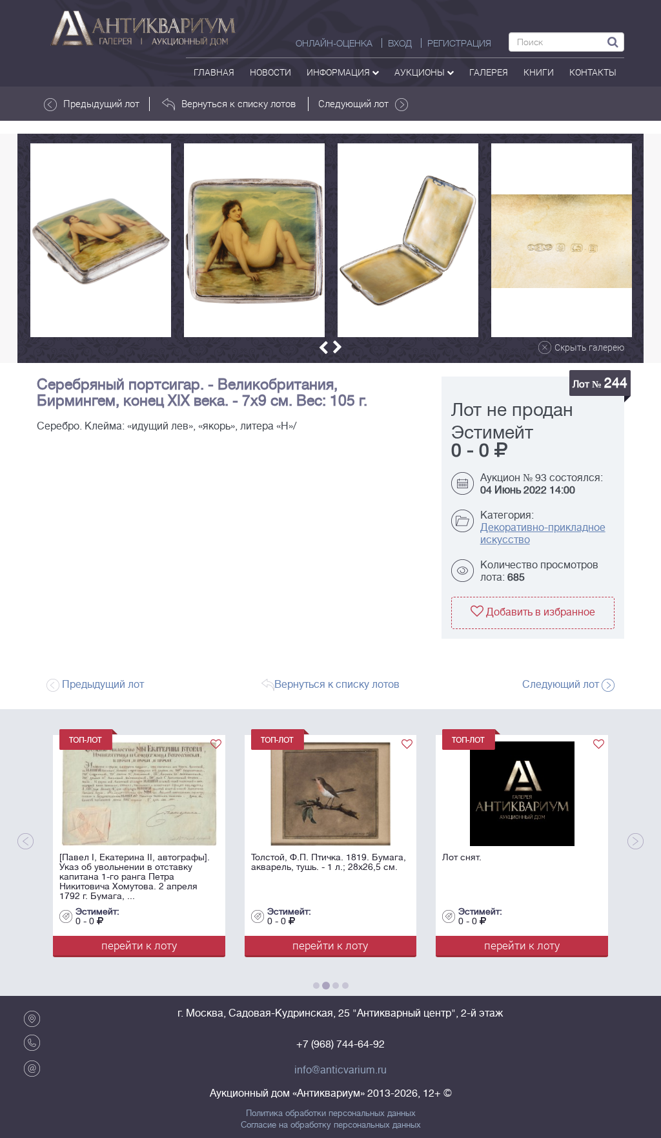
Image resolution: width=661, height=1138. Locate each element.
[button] (323, 348)
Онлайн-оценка (334, 43)
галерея (488, 72)
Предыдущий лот (101, 103)
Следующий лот (353, 103)
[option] (101, 240)
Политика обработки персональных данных (331, 1113)
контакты (592, 72)
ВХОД (400, 43)
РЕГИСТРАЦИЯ (459, 43)
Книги (539, 72)
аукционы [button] (420, 72)
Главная (214, 72)
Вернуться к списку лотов (238, 103)
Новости (270, 72)
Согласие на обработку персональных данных (331, 1125)
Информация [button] (339, 72)
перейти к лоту (124, 945)
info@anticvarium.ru (340, 1070)
